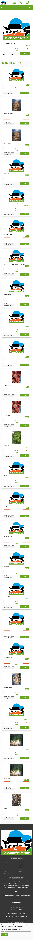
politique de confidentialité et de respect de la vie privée (16, 931)
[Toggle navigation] (29, 7)
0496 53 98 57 (18, 909)
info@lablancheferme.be (21, 887)
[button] (1, 7)
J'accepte (4, 934)
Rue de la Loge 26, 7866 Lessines (17, 916)
